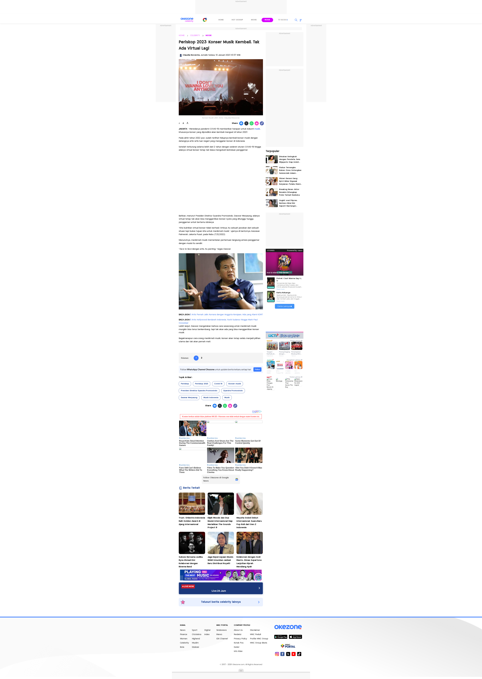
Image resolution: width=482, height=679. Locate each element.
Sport (194, 630)
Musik (227, 397)
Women (183, 639)
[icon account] (181, 55)
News (182, 630)
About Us (238, 630)
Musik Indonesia (210, 397)
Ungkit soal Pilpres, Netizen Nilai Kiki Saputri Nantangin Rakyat (288, 204)
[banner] (221, 580)
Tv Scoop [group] (283, 20)
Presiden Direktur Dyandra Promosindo (199, 391)
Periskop (185, 384)
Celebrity (184, 643)
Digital (207, 630)
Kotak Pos (239, 643)
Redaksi (237, 634)
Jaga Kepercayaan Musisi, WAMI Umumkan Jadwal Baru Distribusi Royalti (220, 560)
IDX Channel (222, 639)
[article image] (272, 159)
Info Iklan (238, 651)
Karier (236, 647)
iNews (219, 634)
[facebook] (282, 654)
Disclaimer (255, 630)
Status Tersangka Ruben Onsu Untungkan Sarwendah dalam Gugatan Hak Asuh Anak (290, 171)
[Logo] (205, 20)
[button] (287, 20)
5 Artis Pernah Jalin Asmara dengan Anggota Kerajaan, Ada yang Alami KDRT (226, 315)
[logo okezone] (288, 627)
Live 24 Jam (219, 590)
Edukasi (195, 647)
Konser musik (234, 384)
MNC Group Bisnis (258, 643)
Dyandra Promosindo (233, 391)
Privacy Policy (240, 639)
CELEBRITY (195, 35)
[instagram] (277, 654)
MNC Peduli (255, 634)
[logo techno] (187, 20)
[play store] (280, 636)
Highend (196, 639)
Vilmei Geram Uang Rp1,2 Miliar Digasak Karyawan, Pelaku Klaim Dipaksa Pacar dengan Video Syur (290, 182)
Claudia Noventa (191, 55)
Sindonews (221, 630)
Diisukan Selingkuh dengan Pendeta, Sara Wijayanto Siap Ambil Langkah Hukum (289, 160)
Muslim (195, 643)
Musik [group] (267, 20)
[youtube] (294, 654)
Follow (257, 369)
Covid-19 (218, 384)
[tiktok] (299, 654)
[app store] (295, 636)
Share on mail (257, 123)
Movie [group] (254, 20)
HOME (182, 35)
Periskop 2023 (201, 384)
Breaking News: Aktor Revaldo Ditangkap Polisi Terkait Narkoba (289, 192)
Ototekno (196, 634)
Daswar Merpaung (189, 397)
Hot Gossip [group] (237, 20)
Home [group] (221, 20)
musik (257, 129)
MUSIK (209, 35)
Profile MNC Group (259, 639)
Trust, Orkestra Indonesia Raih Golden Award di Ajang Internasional (192, 521)
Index (206, 634)
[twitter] (288, 654)
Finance (183, 634)
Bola (182, 647)
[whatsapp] (252, 123)
